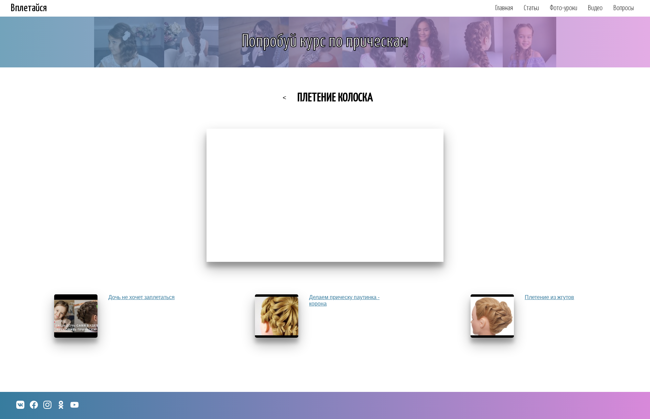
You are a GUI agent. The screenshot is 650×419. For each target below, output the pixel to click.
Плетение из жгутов (549, 297)
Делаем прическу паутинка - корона (344, 300)
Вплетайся (29, 8)
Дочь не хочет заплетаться (141, 297)
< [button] (284, 98)
